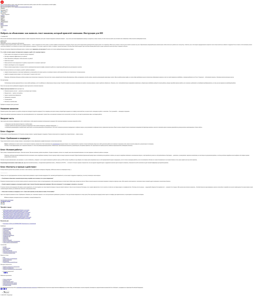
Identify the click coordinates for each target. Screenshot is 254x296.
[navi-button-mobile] (2, 27)
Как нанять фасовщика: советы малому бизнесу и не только (16, 218)
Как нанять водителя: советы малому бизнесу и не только (16, 213)
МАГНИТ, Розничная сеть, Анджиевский (26, 223)
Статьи (4, 29)
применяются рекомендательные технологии (27, 287)
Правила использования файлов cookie (23, 6)
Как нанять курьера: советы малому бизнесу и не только (16, 215)
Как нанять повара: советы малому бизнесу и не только (15, 211)
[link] (3, 20)
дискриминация (56, 143)
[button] (2, 23)
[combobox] (6, 292)
